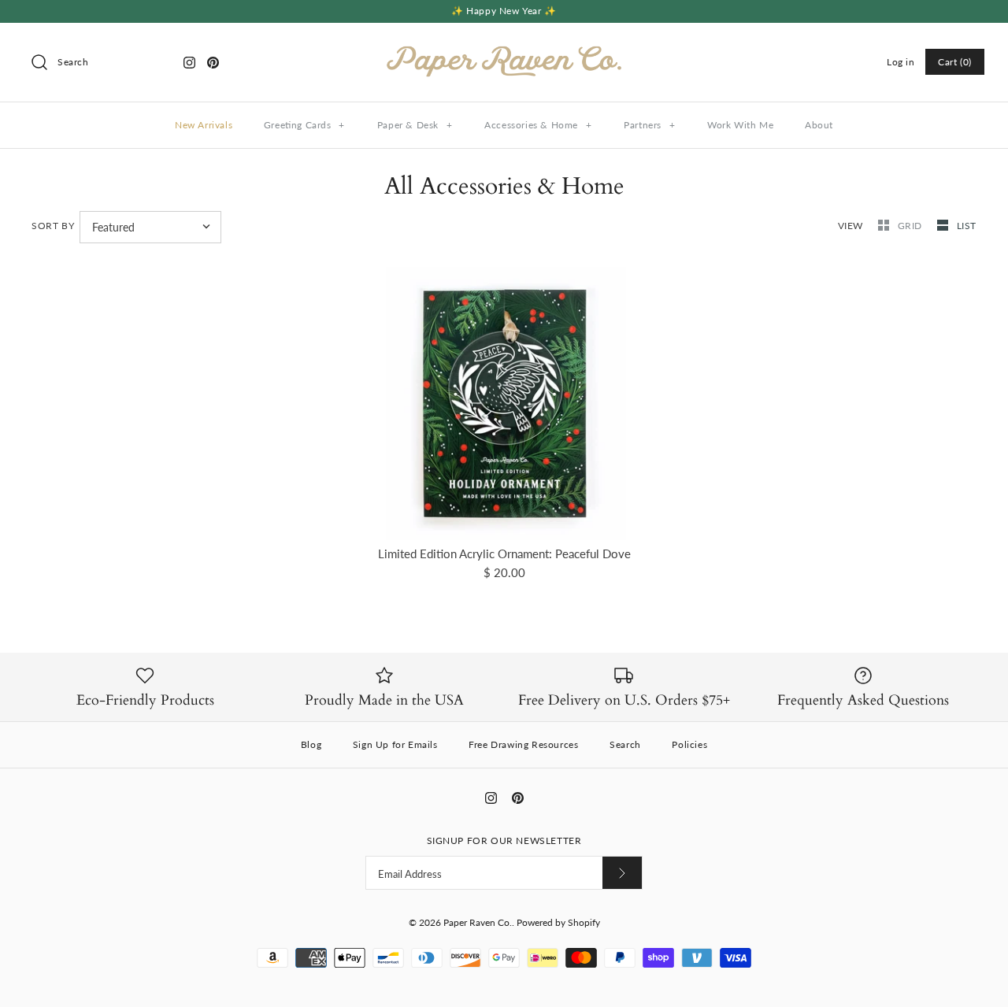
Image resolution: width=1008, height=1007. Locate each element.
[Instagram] (189, 62)
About (819, 125)
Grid (911, 225)
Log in (901, 62)
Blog (311, 744)
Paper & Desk (415, 125)
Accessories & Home (537, 125)
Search (625, 744)
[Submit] (622, 873)
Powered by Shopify (558, 922)
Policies (689, 744)
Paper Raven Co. (477, 922)
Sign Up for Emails (395, 744)
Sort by (53, 225)
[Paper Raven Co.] (504, 48)
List (966, 225)
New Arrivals (203, 125)
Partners (649, 125)
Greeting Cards (304, 125)
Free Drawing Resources (523, 744)
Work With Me (740, 125)
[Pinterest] (213, 62)
